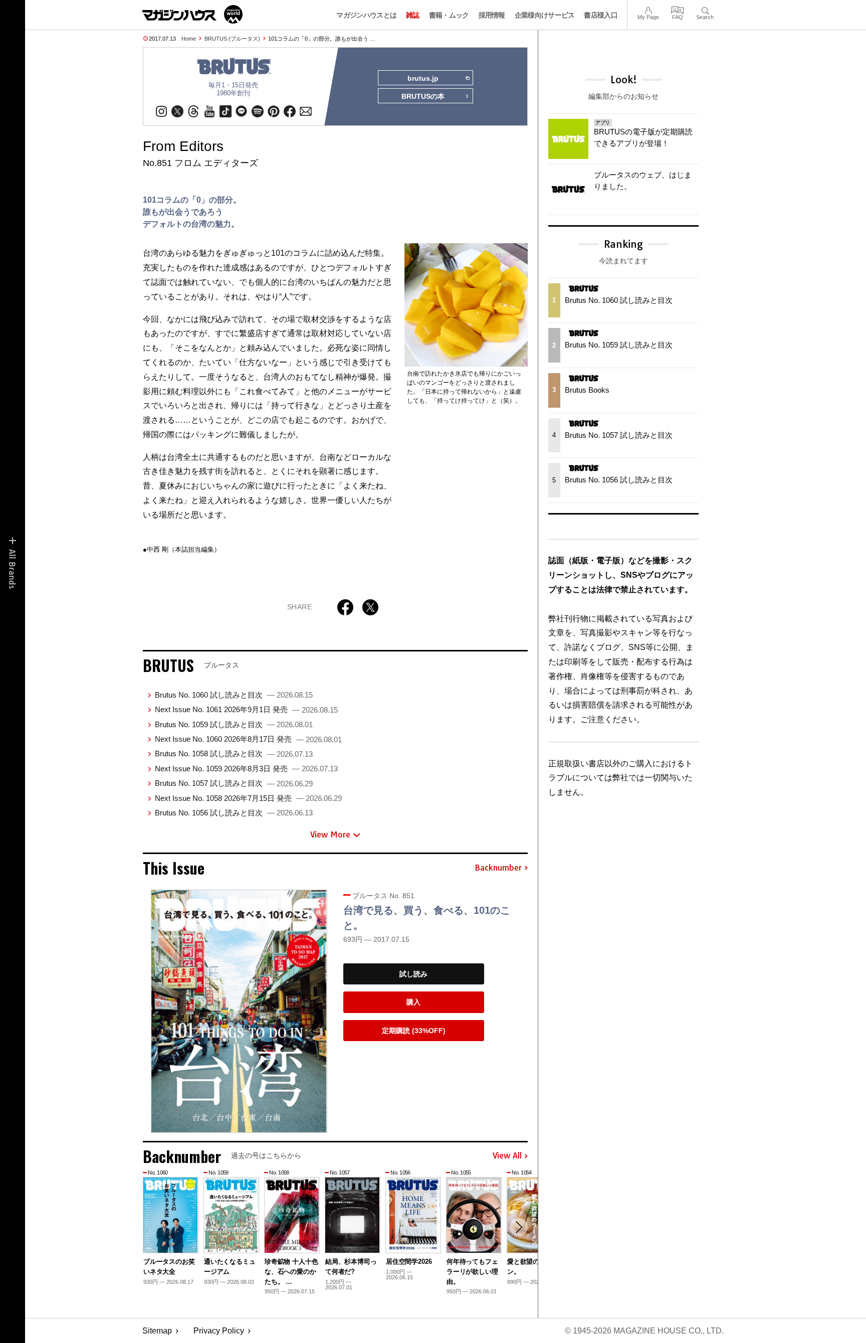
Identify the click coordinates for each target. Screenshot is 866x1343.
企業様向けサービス (545, 15)
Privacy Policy (218, 1330)
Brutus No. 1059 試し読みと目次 (234, 724)
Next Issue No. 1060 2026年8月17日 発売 (248, 739)
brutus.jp (423, 78)
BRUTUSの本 (423, 96)
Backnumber (498, 868)
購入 (413, 1002)
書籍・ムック (449, 15)
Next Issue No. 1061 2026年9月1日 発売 (246, 709)
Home (188, 39)
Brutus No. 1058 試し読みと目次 (234, 753)
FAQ (677, 9)
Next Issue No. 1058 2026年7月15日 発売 (248, 798)
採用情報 (492, 15)
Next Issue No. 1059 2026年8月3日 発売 (246, 768)
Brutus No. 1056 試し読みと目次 (234, 812)
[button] (519, 1227)
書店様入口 (600, 15)
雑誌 (412, 15)
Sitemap (157, 1330)
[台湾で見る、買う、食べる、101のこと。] (239, 1011)
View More (330, 834)
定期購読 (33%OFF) (414, 1031)
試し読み (413, 974)
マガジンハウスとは (366, 15)
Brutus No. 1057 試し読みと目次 (234, 783)
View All (507, 1155)
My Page (648, 9)
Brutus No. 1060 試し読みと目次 (234, 695)
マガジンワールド (192, 14)
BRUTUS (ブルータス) (232, 39)
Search (705, 9)
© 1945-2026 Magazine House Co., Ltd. (644, 1330)
